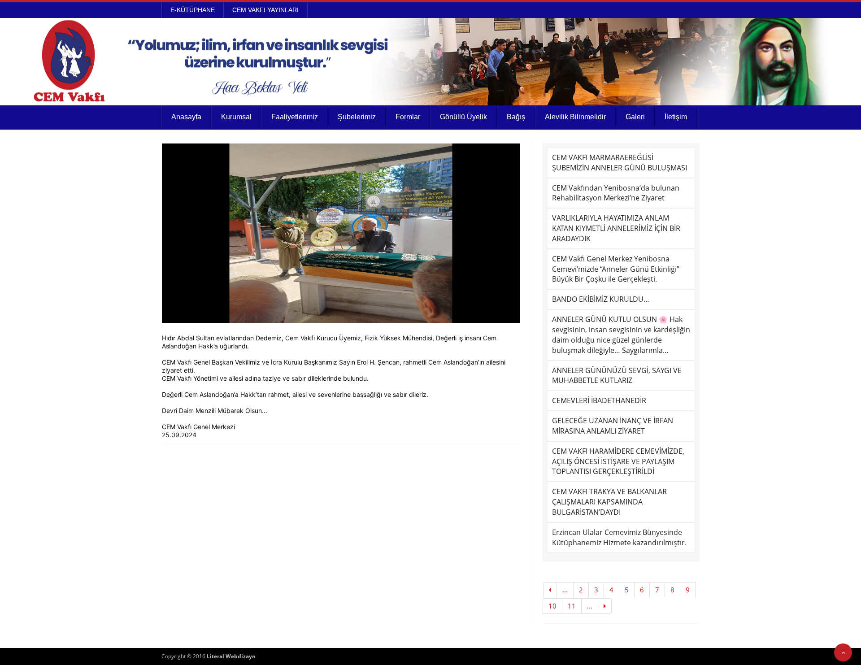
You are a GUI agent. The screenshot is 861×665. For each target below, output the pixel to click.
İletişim (676, 117)
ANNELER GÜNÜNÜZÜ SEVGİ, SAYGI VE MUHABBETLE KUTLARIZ (617, 375)
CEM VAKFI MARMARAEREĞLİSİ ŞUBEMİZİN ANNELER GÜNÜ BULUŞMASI (619, 162)
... (565, 589)
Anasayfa (186, 117)
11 (572, 605)
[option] (341, 233)
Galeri (635, 117)
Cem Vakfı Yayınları (265, 9)
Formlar (408, 117)
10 (552, 605)
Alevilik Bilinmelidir (575, 117)
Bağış (516, 117)
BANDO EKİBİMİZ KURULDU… (600, 299)
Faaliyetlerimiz (294, 117)
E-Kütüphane (192, 9)
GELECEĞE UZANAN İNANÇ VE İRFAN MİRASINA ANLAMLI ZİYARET (612, 426)
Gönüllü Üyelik (463, 117)
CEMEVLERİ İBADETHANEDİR (599, 400)
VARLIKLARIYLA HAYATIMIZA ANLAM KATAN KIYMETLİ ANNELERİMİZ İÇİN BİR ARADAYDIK (616, 228)
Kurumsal (236, 117)
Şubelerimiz (357, 117)
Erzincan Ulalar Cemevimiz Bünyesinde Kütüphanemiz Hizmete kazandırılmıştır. (619, 537)
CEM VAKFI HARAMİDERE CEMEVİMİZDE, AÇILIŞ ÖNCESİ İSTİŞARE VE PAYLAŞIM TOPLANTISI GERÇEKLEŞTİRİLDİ (618, 461)
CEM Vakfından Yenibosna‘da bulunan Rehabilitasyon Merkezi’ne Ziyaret (615, 193)
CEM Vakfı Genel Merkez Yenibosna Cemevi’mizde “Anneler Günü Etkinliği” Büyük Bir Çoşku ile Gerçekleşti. (615, 269)
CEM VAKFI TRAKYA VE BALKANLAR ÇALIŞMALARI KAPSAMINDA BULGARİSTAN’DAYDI (609, 502)
